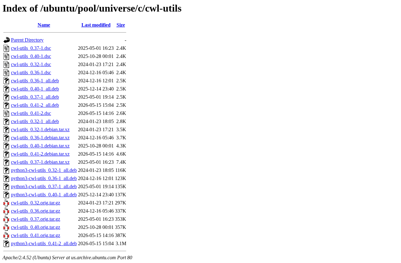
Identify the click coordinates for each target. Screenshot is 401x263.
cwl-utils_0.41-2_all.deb (35, 105)
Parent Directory (27, 40)
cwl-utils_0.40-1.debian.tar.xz (40, 145)
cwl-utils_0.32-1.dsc (31, 64)
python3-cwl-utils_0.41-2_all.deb (44, 243)
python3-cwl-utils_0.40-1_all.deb (44, 194)
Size (121, 25)
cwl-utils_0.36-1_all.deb (35, 80)
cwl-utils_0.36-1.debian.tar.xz (40, 137)
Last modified (96, 25)
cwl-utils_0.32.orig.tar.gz (35, 202)
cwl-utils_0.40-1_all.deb (35, 88)
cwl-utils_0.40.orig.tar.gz (35, 227)
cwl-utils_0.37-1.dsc (31, 48)
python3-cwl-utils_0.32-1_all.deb (44, 170)
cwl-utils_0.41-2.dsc (31, 113)
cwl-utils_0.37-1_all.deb (35, 97)
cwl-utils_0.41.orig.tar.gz (35, 235)
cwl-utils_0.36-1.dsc (31, 72)
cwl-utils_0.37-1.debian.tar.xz (40, 162)
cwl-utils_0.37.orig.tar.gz (35, 219)
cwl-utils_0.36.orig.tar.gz (35, 211)
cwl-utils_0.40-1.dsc (31, 56)
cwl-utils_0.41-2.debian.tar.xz (40, 154)
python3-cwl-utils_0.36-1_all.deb (44, 178)
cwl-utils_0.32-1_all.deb (35, 121)
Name (44, 25)
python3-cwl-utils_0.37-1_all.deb (44, 186)
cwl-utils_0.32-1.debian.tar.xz (40, 129)
